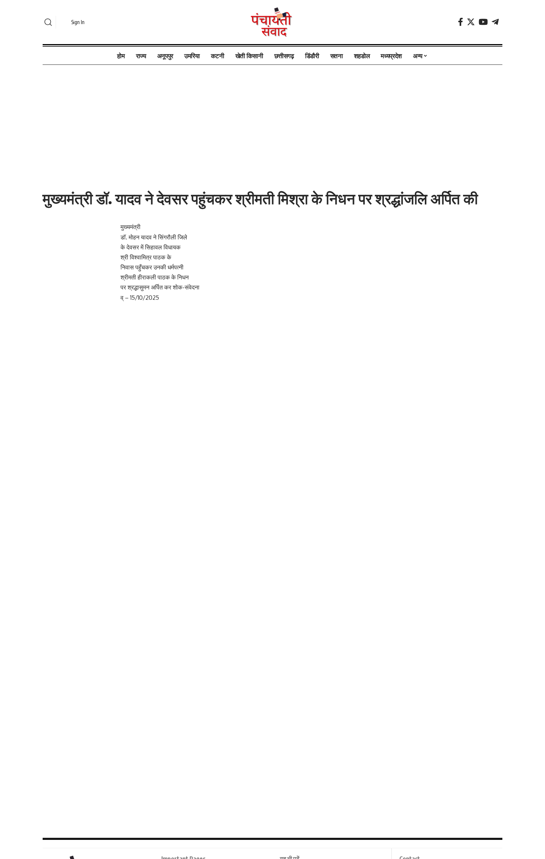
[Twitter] (471, 22)
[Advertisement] (272, 120)
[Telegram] (495, 22)
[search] (48, 22)
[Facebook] (460, 22)
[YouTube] (483, 22)
